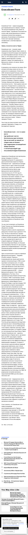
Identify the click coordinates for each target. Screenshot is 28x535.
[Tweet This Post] (12, 18)
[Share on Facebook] (9, 18)
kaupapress (11, 14)
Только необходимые (8, 531)
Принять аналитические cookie (11, 528)
